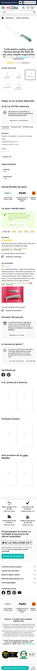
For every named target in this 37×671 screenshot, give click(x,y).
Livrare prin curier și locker (9, 523)
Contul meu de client (10, 571)
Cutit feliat (7, 87)
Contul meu (23, 7)
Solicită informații (16, 361)
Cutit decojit (6, 77)
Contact (20, 2)
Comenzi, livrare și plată (11, 567)
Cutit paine (30, 76)
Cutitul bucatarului (18, 88)
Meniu (3, 8)
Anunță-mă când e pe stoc (15, 668)
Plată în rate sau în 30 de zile (28, 523)
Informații (5, 127)
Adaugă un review (16, 225)
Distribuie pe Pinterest (8, 375)
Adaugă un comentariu (13, 256)
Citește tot (7, 156)
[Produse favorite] (28, 7)
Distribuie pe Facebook (3, 375)
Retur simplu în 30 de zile (9, 509)
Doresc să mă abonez (13, 556)
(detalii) (11, 330)
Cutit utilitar (18, 77)
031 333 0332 (30, 2)
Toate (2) (6, 231)
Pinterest (14, 592)
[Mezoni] (3, 18)
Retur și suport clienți (11, 575)
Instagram (9, 592)
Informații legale (9, 583)
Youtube (19, 592)
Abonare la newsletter (19, 120)
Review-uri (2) (28, 127)
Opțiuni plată (16, 127)
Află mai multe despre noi (12, 579)
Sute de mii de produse (27, 509)
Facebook (3, 592)
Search (34, 12)
